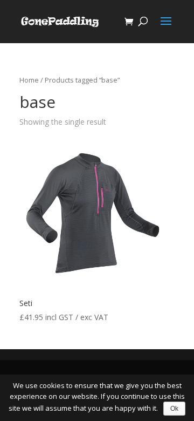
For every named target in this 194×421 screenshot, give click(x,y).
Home (29, 80)
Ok (174, 408)
